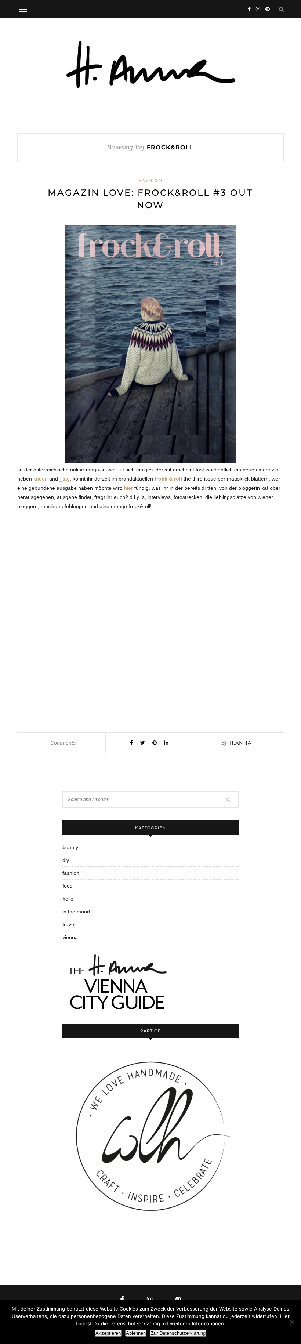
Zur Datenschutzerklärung (178, 1333)
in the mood (76, 911)
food (67, 886)
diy (65, 860)
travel (68, 924)
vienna (70, 937)
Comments (61, 743)
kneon (40, 479)
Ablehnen (136, 1333)
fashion (150, 180)
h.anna (240, 743)
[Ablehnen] (291, 1322)
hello (67, 899)
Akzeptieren (108, 1333)
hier (128, 488)
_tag (64, 479)
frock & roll (168, 479)
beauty (70, 847)
